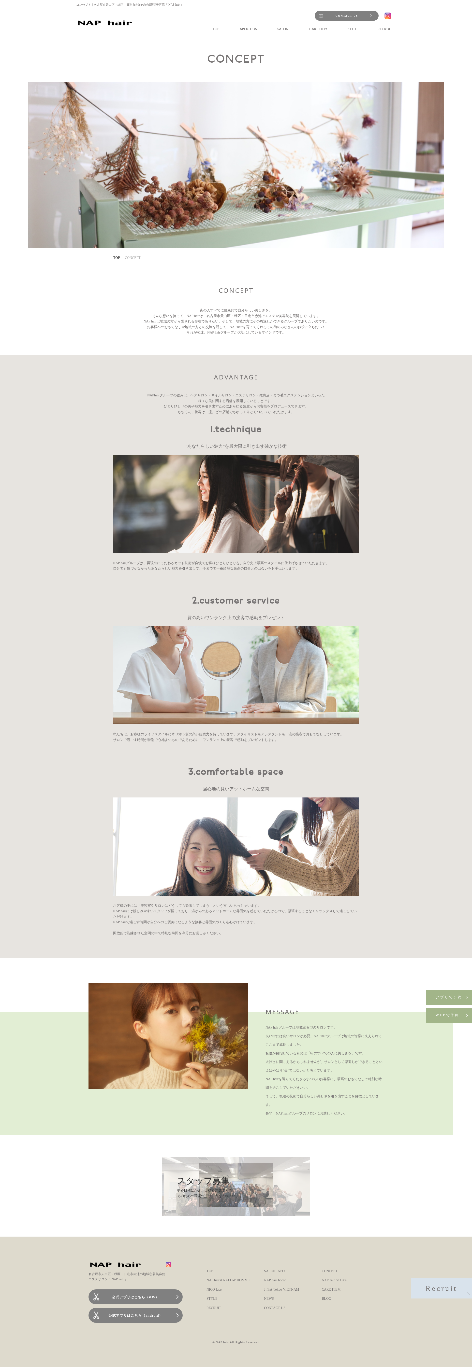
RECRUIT (213, 1308)
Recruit (441, 1288)
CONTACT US (347, 15)
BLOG (326, 1298)
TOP (116, 258)
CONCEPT (330, 1271)
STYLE (212, 1298)
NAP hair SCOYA (334, 1280)
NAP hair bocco (275, 1280)
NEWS (269, 1298)
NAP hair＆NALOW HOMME (228, 1280)
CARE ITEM (331, 1289)
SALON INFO (274, 1271)
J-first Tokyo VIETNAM (281, 1289)
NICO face (213, 1289)
